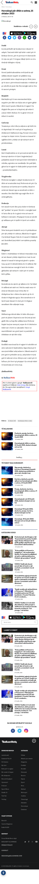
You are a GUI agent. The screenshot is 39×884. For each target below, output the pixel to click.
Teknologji (24, 799)
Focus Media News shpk (9, 838)
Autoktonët (5, 755)
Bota (22, 786)
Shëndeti (23, 803)
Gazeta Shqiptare (7, 824)
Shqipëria (24, 762)
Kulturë (23, 789)
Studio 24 (4, 792)
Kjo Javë (4, 765)
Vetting (4, 799)
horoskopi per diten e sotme (25, 421)
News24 (4, 820)
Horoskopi (9, 7)
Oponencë (5, 782)
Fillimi (3, 7)
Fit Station (5, 762)
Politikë (23, 765)
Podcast (4, 786)
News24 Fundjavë (7, 779)
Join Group (21, 385)
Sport (23, 782)
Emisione (24, 809)
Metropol (24, 792)
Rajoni (23, 779)
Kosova (23, 775)
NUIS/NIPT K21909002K (9, 842)
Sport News (5, 789)
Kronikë (23, 769)
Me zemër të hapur (7, 772)
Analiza (23, 796)
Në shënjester (6, 775)
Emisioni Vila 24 (6, 758)
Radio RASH (5, 827)
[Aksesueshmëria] (3, 872)
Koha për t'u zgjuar (7, 769)
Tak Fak (4, 796)
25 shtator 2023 (12, 421)
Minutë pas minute (27, 758)
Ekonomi (24, 772)
